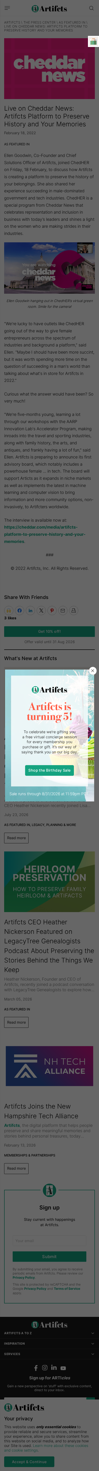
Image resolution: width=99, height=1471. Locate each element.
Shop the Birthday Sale (49, 770)
